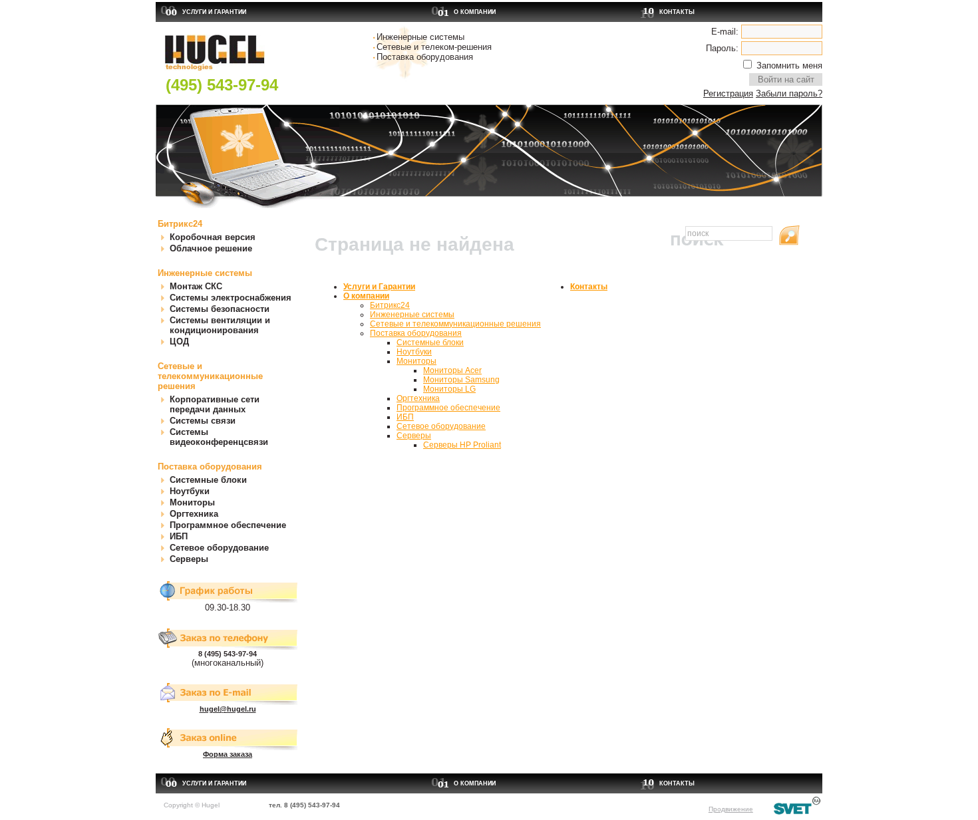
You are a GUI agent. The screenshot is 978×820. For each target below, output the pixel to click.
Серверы (189, 559)
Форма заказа (227, 754)
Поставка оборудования (210, 467)
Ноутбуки (190, 491)
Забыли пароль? (789, 93)
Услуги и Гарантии (214, 12)
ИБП (179, 536)
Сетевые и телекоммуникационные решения (210, 376)
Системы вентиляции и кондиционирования (220, 325)
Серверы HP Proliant (462, 445)
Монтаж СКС (196, 286)
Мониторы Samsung (461, 379)
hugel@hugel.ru (228, 709)
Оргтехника (194, 514)
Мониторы (192, 502)
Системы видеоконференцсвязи (219, 437)
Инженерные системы (205, 273)
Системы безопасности (219, 309)
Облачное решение (211, 248)
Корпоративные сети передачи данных (214, 404)
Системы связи (203, 421)
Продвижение (731, 809)
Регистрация (728, 93)
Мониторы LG (449, 389)
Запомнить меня (789, 65)
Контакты (677, 12)
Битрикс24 (180, 224)
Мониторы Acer (452, 370)
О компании (475, 12)
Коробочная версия (212, 237)
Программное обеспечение (228, 525)
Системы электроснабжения (230, 298)
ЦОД (179, 341)
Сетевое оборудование (219, 548)
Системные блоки (208, 480)
